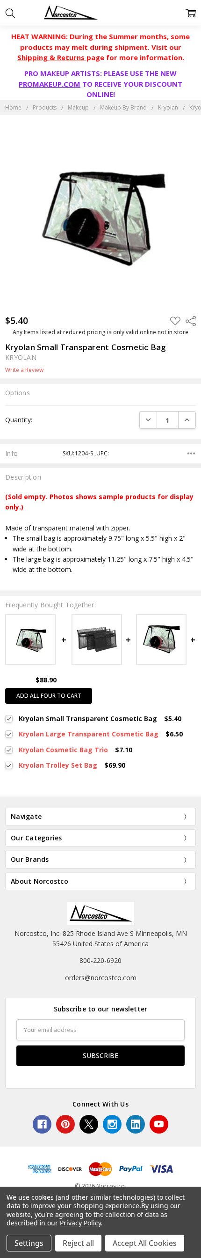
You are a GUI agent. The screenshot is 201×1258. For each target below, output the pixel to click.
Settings (28, 1243)
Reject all (78, 1243)
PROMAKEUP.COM (49, 84)
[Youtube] (159, 1124)
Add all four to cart (48, 696)
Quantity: (18, 419)
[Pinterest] (65, 1124)
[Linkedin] (135, 1124)
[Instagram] (112, 1124)
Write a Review (24, 370)
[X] (88, 1124)
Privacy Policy (80, 1222)
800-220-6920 (100, 960)
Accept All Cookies (145, 1243)
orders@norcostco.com (100, 977)
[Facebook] (42, 1124)
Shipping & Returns (51, 57)
